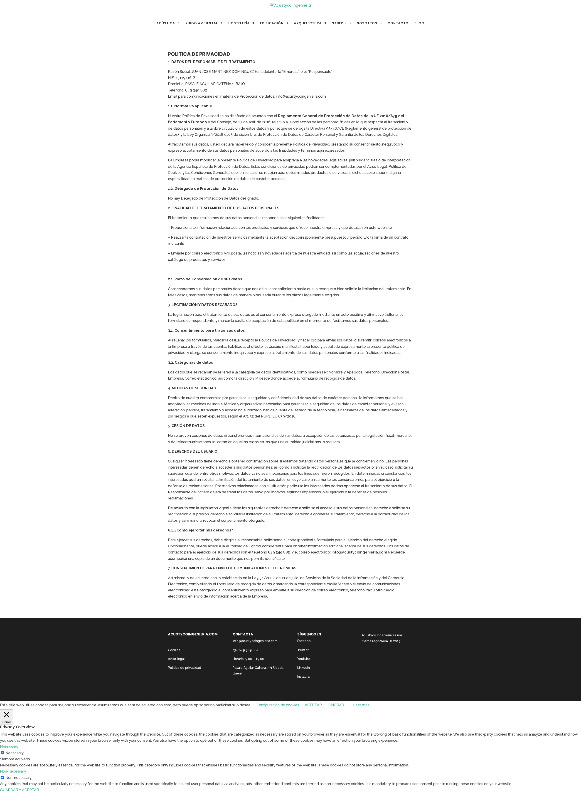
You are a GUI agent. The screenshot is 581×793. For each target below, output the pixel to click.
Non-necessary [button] (13, 771)
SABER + (339, 23)
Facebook (304, 641)
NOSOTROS (367, 23)
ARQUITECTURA (308, 23)
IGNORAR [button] (335, 705)
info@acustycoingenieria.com (255, 641)
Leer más (361, 705)
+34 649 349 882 (245, 650)
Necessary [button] (9, 747)
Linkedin (303, 667)
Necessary (14, 753)
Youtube (303, 659)
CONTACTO (398, 23)
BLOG (419, 23)
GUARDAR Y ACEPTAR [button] (19, 790)
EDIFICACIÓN (271, 23)
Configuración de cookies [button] (277, 705)
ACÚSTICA (165, 23)
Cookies (174, 650)
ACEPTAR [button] (313, 705)
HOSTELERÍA (239, 23)
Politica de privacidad (184, 667)
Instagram (305, 676)
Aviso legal (176, 659)
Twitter (303, 650)
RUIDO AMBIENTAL (201, 23)
